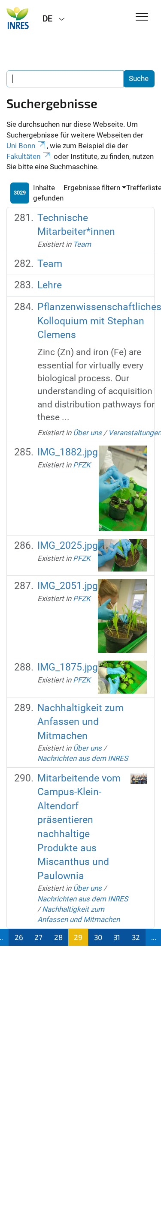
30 (98, 937)
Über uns (87, 432)
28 (58, 937)
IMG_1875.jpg (67, 667)
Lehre (49, 285)
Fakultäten (23, 156)
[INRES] (18, 18)
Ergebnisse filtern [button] (92, 187)
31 (116, 937)
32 (136, 937)
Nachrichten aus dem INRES (82, 758)
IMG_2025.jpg (67, 545)
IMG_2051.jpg (67, 586)
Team (82, 244)
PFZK (82, 465)
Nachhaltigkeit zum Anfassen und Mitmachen (80, 722)
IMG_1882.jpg (67, 452)
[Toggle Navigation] (142, 17)
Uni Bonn (20, 145)
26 (19, 937)
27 (38, 937)
